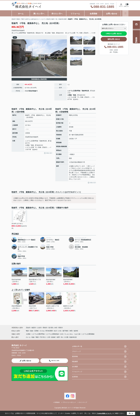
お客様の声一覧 (77, 346)
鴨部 (27, 331)
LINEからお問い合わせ (114, 33)
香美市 (60, 327)
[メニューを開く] (125, 13)
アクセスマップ (77, 371)
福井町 (76, 331)
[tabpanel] (82, 51)
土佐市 (39, 327)
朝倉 (21, 30)
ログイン (121, 6)
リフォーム (75, 14)
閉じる (131, 413)
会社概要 (75, 366)
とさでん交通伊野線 (73, 90)
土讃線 (69, 95)
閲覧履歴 (75, 361)
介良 (60, 331)
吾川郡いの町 (52, 327)
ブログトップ (76, 351)
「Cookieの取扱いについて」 (104, 413)
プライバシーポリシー (69, 402)
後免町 (53, 337)
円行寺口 (43, 337)
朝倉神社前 (85, 90)
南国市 (34, 327)
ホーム (21, 14)
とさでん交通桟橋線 (87, 334)
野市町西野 (49, 331)
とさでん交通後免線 (52, 334)
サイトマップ (83, 402)
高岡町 (36, 331)
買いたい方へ (38, 14)
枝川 (55, 331)
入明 (48, 337)
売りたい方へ (57, 14)
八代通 (66, 337)
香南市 (45, 327)
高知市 (18, 30)
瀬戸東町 (66, 331)
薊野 (58, 337)
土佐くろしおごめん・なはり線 (70, 334)
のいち (28, 337)
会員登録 (93, 14)
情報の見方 (49, 153)
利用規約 (57, 402)
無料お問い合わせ (114, 39)
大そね (42, 331)
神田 (71, 331)
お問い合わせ (111, 14)
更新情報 (75, 356)
